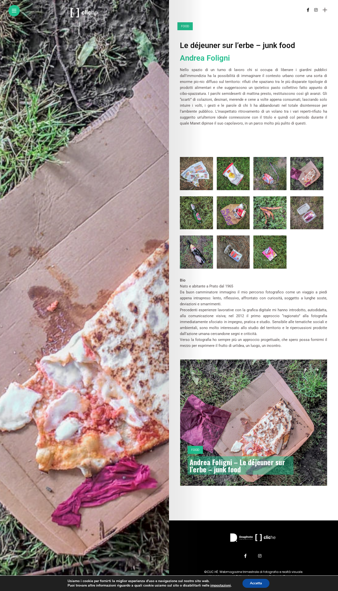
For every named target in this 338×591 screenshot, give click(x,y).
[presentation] (306, 369)
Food (185, 26)
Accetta (256, 583)
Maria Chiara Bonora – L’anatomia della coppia (239, 465)
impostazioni (220, 585)
